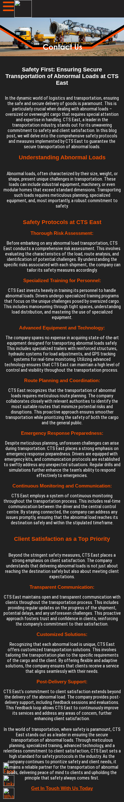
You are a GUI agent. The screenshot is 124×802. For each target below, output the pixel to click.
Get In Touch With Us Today (62, 788)
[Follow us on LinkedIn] (8, 780)
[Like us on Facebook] (8, 767)
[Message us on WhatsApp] (8, 793)
